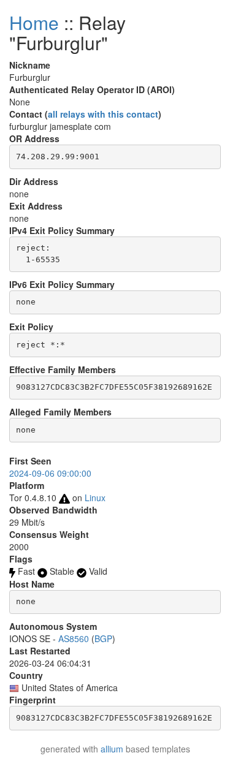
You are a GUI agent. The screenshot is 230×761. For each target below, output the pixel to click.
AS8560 (73, 638)
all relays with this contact (103, 114)
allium (112, 749)
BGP (103, 638)
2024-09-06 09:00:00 (50, 473)
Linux (95, 497)
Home (34, 22)
